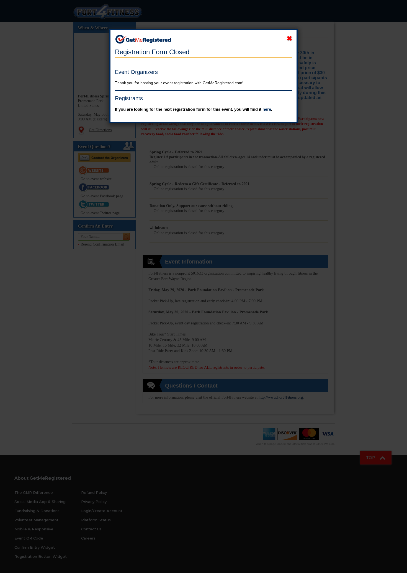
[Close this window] (289, 38)
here (266, 109)
